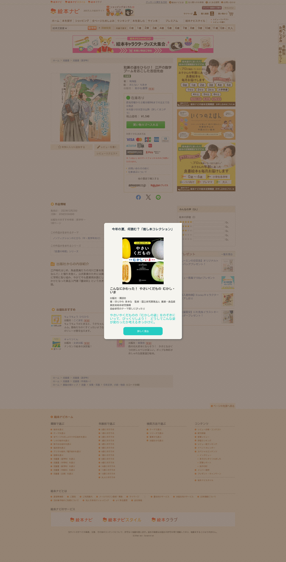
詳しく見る (143, 331)
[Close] (182, 222)
